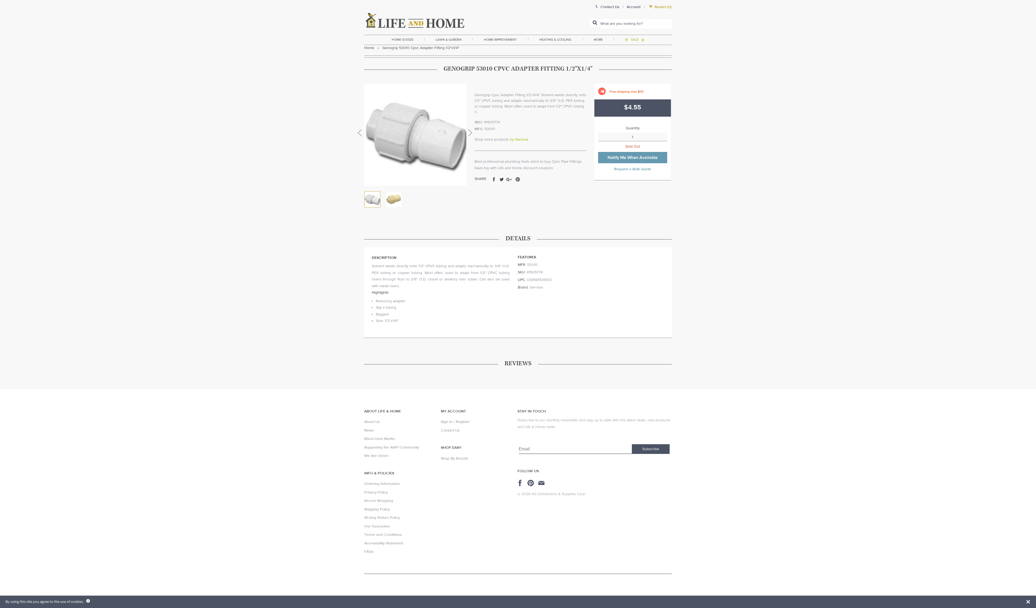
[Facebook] (520, 483)
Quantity (633, 128)
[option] (415, 135)
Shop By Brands (454, 458)
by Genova (519, 139)
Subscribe (650, 449)
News (369, 430)
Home (369, 48)
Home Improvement (500, 39)
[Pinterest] (531, 483)
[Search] (594, 23)
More (598, 39)
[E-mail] (541, 483)
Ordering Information (382, 483)
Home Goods (402, 39)
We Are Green (376, 455)
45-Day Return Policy (382, 517)
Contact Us (450, 430)
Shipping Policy (377, 509)
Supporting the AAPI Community (391, 447)
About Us (372, 421)
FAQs (369, 551)
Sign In (446, 421)
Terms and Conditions (383, 534)
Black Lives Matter (379, 438)
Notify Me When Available (632, 157)
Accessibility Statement (383, 543)
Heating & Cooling (555, 39)
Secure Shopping (378, 500)
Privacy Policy (376, 492)
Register (463, 421)
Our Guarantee (377, 526)
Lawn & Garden (449, 39)
